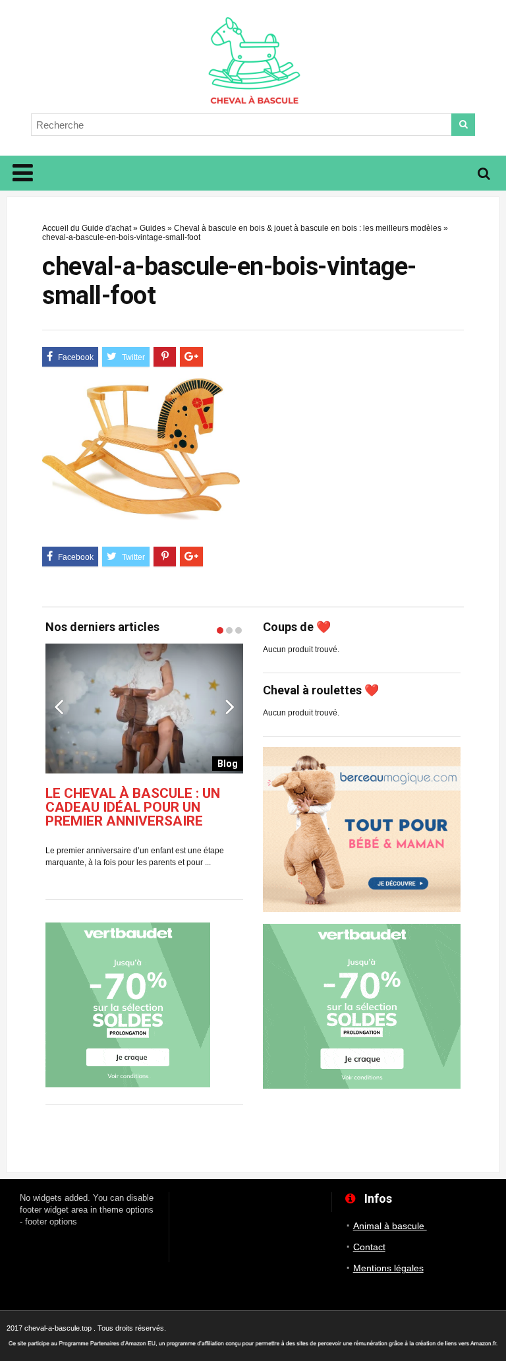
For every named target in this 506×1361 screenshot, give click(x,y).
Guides (152, 228)
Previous (58, 706)
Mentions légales (388, 1268)
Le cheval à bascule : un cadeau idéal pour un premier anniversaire (132, 807)
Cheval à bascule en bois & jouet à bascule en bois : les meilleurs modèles (307, 228)
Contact (369, 1247)
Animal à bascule (390, 1226)
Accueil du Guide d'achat (86, 228)
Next (230, 706)
